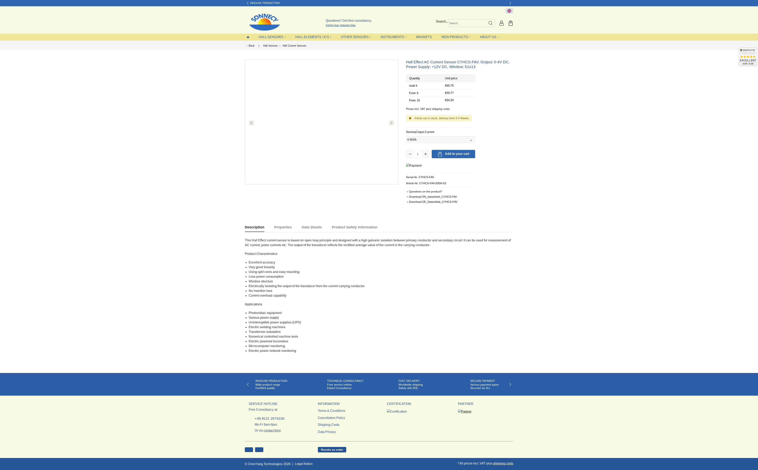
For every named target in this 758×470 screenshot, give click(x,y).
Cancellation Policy (331, 418)
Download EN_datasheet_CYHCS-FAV (433, 196)
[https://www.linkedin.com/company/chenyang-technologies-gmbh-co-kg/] (259, 449)
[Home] (248, 37)
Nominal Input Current (420, 132)
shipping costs (503, 463)
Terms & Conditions (331, 410)
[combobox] (467, 23)
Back (252, 45)
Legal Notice (304, 463)
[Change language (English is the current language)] (509, 11)
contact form (272, 430)
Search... (442, 21)
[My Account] (501, 23)
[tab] (254, 227)
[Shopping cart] (510, 23)
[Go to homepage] (262, 22)
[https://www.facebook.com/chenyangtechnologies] (249, 449)
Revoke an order (332, 449)
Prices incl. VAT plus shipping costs (428, 108)
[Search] (490, 23)
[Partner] (464, 410)
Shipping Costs (328, 424)
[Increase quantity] (426, 154)
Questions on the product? (425, 191)
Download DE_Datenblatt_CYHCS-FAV (433, 201)
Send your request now (341, 25)
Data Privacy (327, 432)
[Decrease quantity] (410, 154)
